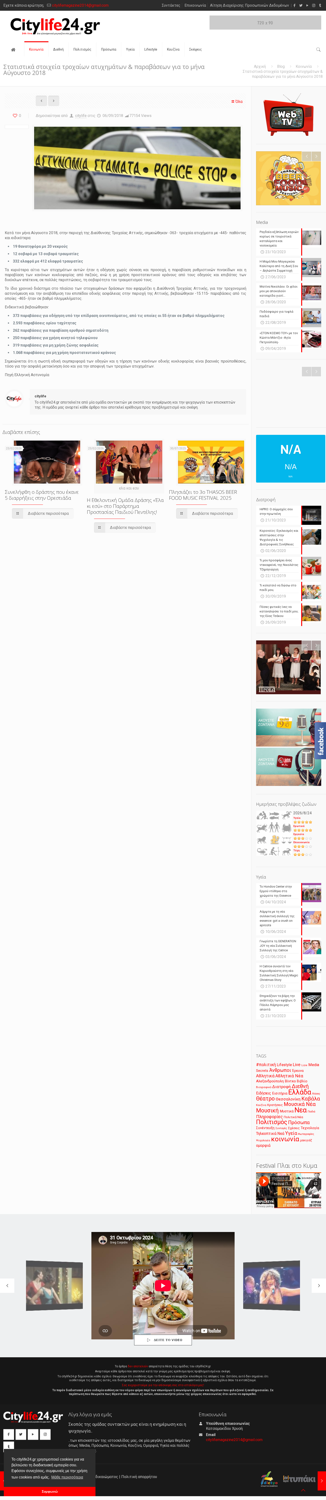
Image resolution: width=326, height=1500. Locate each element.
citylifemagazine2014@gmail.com (80, 5)
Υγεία (296, 818)
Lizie (304, 1065)
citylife (81, 115)
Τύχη (296, 850)
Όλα (239, 101)
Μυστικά (287, 1111)
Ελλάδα (299, 1092)
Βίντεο (290, 1081)
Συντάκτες (171, 5)
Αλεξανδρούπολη (270, 1081)
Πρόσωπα (299, 1122)
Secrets (262, 1070)
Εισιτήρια (279, 1093)
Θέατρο (265, 1098)
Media (313, 1065)
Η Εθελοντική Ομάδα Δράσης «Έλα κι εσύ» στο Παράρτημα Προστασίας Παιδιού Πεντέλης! (125, 506)
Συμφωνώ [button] (50, 1491)
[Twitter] (300, 5)
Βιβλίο (302, 1081)
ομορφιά (263, 1145)
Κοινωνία (304, 66)
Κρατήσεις (275, 1105)
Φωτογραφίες (306, 1134)
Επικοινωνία (195, 5)
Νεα (300, 1110)
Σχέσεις (294, 1128)
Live (296, 1064)
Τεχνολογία (310, 1128)
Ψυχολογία (263, 1140)
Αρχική (260, 66)
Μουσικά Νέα (300, 1104)
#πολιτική (266, 1064)
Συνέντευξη (265, 1128)
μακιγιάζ (306, 1140)
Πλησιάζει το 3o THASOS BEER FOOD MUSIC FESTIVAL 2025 (203, 495)
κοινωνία (285, 1139)
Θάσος (316, 1093)
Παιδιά (311, 1111)
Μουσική (267, 1110)
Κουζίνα (261, 1105)
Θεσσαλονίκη (288, 1099)
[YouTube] (307, 5)
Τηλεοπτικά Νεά (270, 1133)
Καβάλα (310, 1099)
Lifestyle (284, 1065)
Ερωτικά (299, 826)
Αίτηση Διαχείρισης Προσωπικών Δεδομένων (249, 5)
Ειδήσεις (263, 1093)
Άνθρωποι (280, 1070)
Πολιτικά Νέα (293, 1117)
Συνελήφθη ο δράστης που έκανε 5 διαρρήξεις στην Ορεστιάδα (42, 495)
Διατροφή (281, 1086)
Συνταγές (281, 1128)
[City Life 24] (55, 26)
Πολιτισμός (271, 1122)
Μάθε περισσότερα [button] (67, 1477)
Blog (281, 66)
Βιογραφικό (263, 1087)
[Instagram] (313, 5)
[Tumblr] (320, 5)
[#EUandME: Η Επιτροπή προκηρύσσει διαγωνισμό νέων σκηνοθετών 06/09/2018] (322, 1480)
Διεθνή (300, 1086)
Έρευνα (298, 1071)
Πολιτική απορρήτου (139, 1476)
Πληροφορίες (269, 1116)
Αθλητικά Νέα (289, 1075)
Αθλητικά (265, 1075)
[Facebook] (294, 5)
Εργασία (298, 834)
